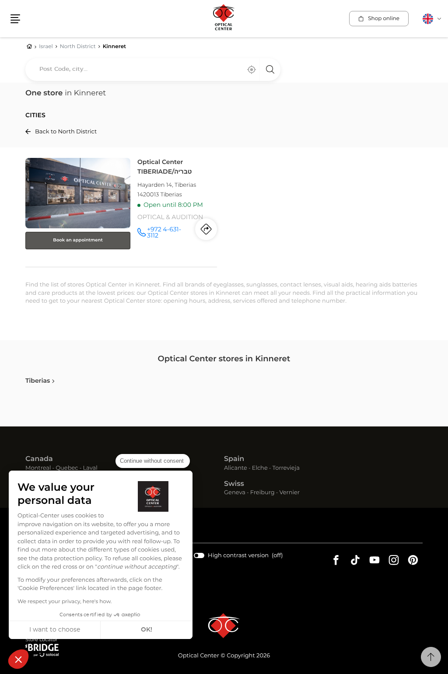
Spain (234, 459)
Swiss (234, 484)
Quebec (67, 468)
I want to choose (54, 630)
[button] (18, 659)
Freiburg (262, 493)
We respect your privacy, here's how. (65, 601)
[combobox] (152, 69)
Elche (260, 468)
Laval (90, 468)
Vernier (289, 493)
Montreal (38, 468)
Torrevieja (286, 468)
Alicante (235, 468)
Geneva (234, 493)
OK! (146, 630)
